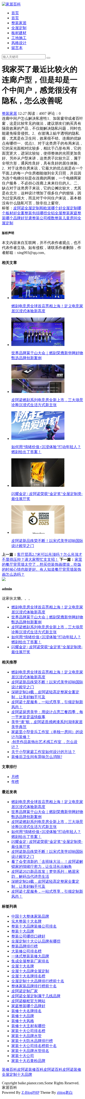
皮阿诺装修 (71, 1069)
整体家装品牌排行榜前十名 (34, 986)
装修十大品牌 (22, 1016)
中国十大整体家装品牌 (30, 916)
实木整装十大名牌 (26, 921)
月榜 (15, 777)
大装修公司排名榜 (26, 951)
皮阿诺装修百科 (30, 1069)
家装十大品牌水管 (26, 1036)
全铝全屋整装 (58, 213)
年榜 (15, 782)
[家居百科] (11, 4)
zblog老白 (65, 1092)
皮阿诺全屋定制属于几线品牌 (35, 996)
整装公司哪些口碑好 (28, 936)
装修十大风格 (22, 1021)
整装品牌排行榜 (24, 946)
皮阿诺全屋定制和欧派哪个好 (37, 208)
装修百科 (9, 1069)
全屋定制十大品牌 (17, 1074)
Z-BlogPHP (30, 1092)
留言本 (17, 48)
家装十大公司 (22, 1056)
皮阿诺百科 (52, 1069)
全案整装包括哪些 (32, 213)
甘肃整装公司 (36, 218)
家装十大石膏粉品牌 (28, 1061)
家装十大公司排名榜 (28, 1031)
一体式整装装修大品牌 (30, 956)
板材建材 (18, 33)
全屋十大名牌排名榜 (28, 976)
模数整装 (54, 218)
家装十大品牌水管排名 (30, 1051)
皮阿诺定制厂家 (24, 991)
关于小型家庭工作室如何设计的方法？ (43, 752)
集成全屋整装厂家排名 (30, 961)
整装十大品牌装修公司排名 (34, 926)
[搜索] (48, 58)
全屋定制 (18, 28)
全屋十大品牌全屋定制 (30, 971)
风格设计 (18, 43)
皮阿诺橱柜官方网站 (28, 1001)
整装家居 (18, 23)
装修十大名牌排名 (26, 1011)
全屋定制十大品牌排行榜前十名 (37, 981)
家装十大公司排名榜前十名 (34, 1046)
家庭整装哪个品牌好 (28, 1006)
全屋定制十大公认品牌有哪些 (35, 941)
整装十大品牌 (22, 931)
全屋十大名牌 (22, 966)
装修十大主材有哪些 (28, 1026)
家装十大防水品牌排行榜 (32, 1041)
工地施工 (18, 38)
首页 (15, 13)
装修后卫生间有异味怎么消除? (36, 757)
